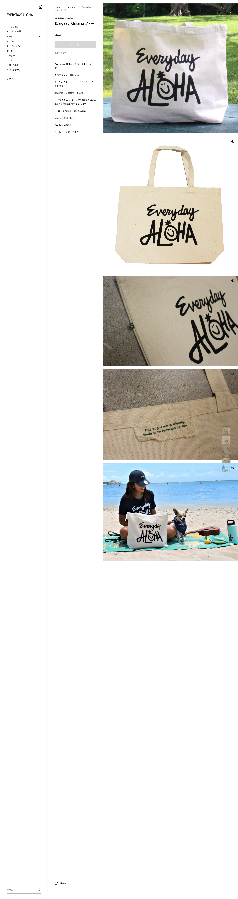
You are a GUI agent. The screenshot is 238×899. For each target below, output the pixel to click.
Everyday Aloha (65, 18)
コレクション (71, 7)
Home (58, 7)
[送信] (39, 889)
